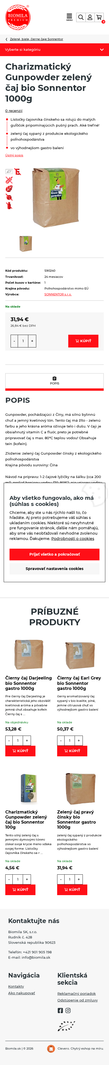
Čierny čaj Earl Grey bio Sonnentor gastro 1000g (79, 683)
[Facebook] (60, 1011)
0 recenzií (13, 110)
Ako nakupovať (21, 993)
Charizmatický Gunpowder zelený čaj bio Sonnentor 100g (26, 820)
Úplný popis (14, 155)
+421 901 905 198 (37, 952)
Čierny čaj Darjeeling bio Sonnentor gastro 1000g (28, 683)
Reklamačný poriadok (76, 993)
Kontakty (16, 986)
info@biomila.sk (36, 957)
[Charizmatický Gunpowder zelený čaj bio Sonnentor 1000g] (54, 196)
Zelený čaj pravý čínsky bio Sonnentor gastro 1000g (76, 820)
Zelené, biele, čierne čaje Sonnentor (36, 39)
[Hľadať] (80, 17)
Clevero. (64, 1048)
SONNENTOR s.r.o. (58, 294)
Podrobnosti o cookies (72, 538)
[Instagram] (68, 1011)
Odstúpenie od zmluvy (77, 1000)
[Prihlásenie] (90, 17)
